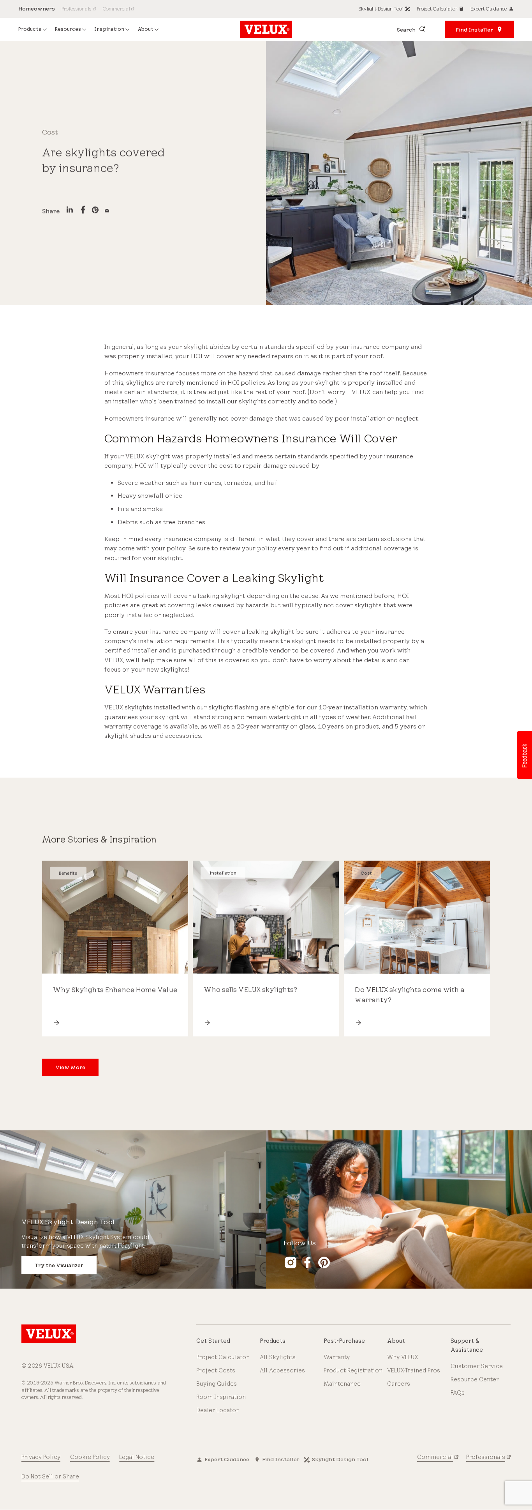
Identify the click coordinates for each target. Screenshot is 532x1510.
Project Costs (215, 1370)
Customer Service (477, 1366)
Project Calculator (222, 1357)
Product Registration (353, 1370)
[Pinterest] (95, 211)
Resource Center (475, 1379)
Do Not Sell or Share (50, 1476)
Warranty (337, 1357)
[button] (524, 755)
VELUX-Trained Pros (413, 1370)
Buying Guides (216, 1383)
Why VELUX (402, 1357)
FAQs (458, 1392)
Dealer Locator (217, 1410)
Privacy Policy (40, 1456)
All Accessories (282, 1370)
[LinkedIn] (69, 211)
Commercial (435, 1456)
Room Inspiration (221, 1396)
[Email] (107, 211)
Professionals (485, 1456)
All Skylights (278, 1357)
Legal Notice (136, 1456)
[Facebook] (83, 211)
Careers (398, 1383)
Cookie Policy (90, 1456)
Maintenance (342, 1383)
